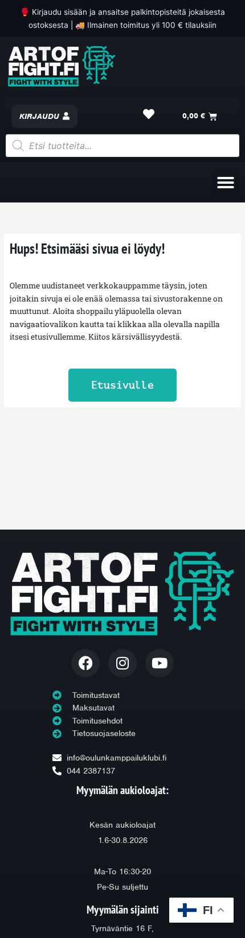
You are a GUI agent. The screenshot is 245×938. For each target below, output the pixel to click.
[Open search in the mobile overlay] (122, 145)
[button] (225, 182)
